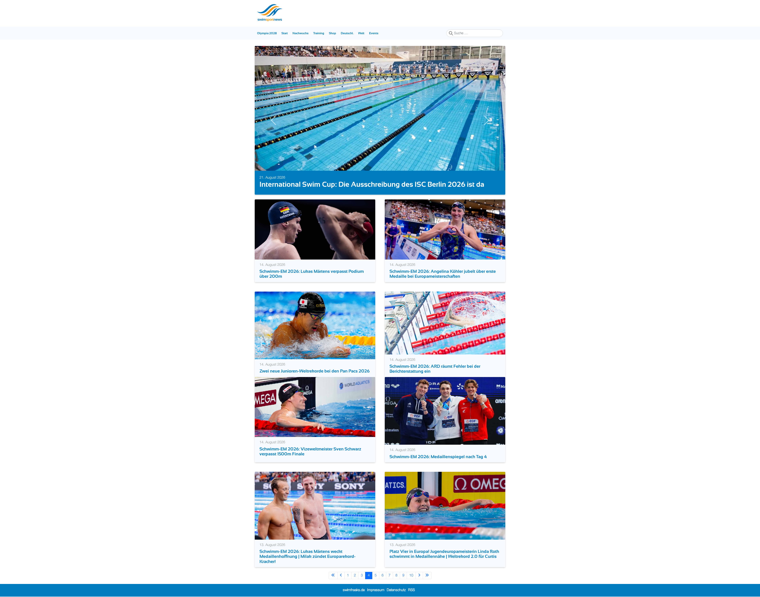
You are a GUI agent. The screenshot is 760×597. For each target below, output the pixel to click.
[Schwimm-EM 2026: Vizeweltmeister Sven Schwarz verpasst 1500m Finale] (315, 406)
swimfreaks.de (354, 590)
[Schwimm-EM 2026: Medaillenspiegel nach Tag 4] (445, 410)
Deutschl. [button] (347, 33)
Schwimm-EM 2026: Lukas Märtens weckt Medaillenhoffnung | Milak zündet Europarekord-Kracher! (307, 556)
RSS (411, 590)
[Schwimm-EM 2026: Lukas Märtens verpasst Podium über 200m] (315, 229)
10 (411, 575)
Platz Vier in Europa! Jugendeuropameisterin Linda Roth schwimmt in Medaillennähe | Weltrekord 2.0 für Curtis (444, 554)
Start (284, 33)
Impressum (375, 590)
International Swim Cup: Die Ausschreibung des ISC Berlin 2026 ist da (371, 184)
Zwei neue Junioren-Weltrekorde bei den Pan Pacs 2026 (314, 371)
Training (318, 33)
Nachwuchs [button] (301, 33)
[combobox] (474, 33)
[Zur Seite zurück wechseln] (341, 575)
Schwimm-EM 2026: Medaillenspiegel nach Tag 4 (438, 456)
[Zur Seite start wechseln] (333, 575)
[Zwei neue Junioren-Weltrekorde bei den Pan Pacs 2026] (315, 325)
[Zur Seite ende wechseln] (427, 575)
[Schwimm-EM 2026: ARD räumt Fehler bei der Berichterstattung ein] (445, 322)
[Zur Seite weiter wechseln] (419, 575)
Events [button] (373, 33)
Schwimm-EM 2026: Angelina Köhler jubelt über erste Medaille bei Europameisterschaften (443, 274)
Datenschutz (396, 590)
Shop (332, 33)
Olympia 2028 (267, 33)
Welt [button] (361, 33)
